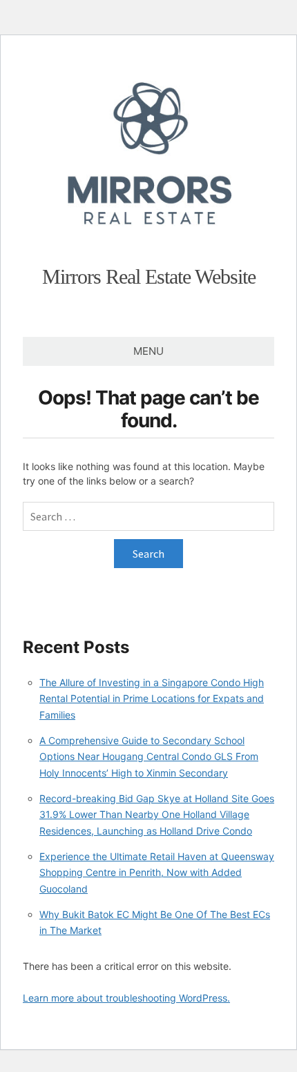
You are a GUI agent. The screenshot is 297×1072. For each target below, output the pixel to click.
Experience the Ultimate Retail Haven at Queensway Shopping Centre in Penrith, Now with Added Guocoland (156, 872)
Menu (148, 351)
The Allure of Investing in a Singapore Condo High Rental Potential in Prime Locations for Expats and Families (151, 698)
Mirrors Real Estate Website (149, 276)
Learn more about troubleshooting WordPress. (126, 998)
